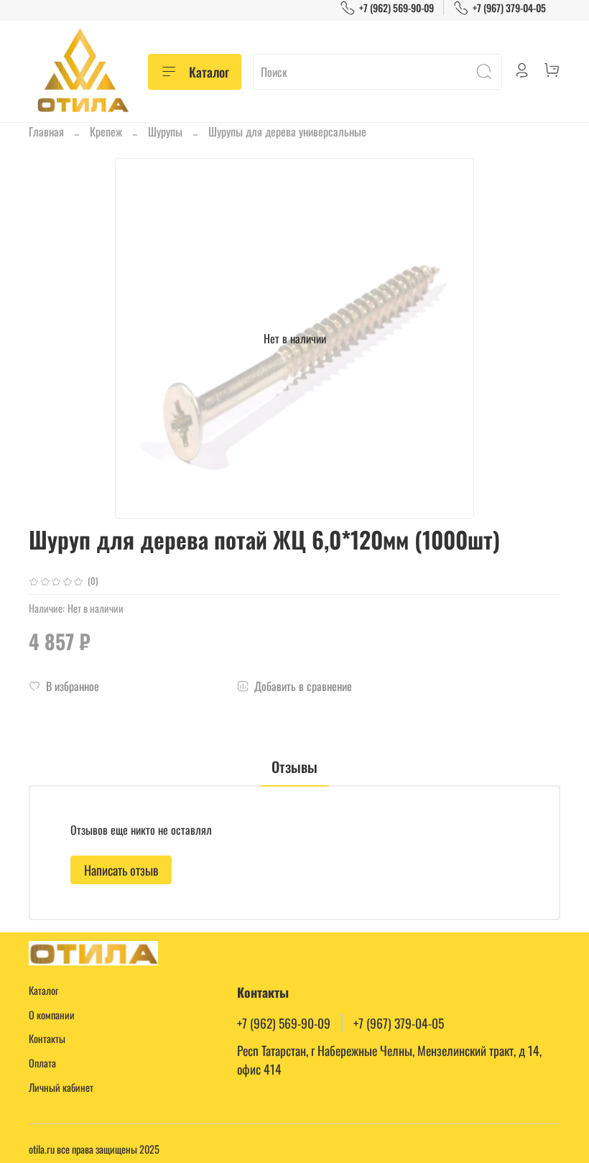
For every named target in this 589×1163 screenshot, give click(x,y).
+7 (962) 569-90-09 (396, 7)
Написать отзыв (121, 870)
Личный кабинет (61, 1087)
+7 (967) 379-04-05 (509, 7)
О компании (52, 1014)
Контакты (47, 1038)
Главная (46, 131)
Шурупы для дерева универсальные (287, 131)
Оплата (42, 1062)
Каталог (209, 71)
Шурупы (165, 131)
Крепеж (106, 131)
